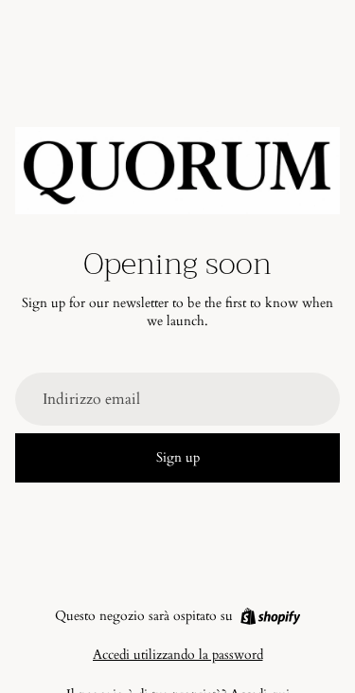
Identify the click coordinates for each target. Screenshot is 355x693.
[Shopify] (270, 616)
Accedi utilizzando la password (178, 655)
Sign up (178, 457)
